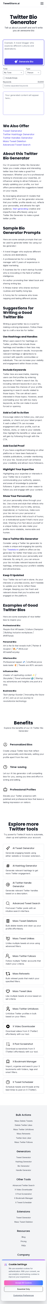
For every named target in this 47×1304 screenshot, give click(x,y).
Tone (5, 69)
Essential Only (23, 1289)
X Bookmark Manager (23, 1198)
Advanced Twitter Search (23, 1185)
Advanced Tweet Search (16, 144)
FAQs (23, 1245)
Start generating (20, 209)
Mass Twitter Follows (23, 1142)
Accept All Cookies (23, 1283)
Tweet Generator (12, 130)
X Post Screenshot (23, 1194)
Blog (23, 1237)
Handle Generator (23, 1170)
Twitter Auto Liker (23, 1138)
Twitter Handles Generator (18, 137)
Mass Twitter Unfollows (23, 1129)
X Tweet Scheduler (23, 1202)
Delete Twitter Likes (23, 1125)
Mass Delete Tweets (24, 1121)
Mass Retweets (23, 1133)
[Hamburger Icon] (42, 3)
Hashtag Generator (23, 1161)
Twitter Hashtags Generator (18, 134)
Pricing (23, 1241)
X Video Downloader (23, 1189)
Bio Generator (23, 1166)
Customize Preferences (23, 1295)
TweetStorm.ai (11, 3)
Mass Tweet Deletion (14, 141)
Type (28, 69)
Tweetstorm (13, 549)
